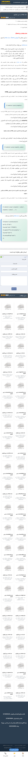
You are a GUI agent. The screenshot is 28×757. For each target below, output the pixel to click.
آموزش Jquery (9, 7)
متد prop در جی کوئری (8, 9)
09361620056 (12, 726)
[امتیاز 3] (2, 17)
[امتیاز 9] (7, 17)
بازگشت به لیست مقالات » (22, 21)
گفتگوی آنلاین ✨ (14, 750)
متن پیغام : (14, 274)
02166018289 (9, 718)
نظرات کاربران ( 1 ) (23, 27)
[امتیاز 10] (8, 17)
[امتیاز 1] (1, 17)
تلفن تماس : (14, 269)
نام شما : (15, 263)
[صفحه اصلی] (6, 3)
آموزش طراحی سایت (19, 7)
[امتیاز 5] (4, 17)
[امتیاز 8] (6, 17)
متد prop (7, 38)
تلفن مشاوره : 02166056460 (20, 2)
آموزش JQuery (15, 38)
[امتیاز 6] (5, 17)
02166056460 (6, 714)
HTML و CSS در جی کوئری (21, 9)
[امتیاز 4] (3, 17)
